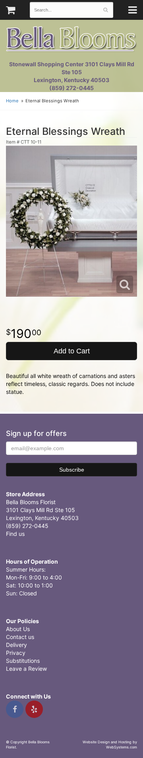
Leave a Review (26, 668)
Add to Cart (72, 351)
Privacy (15, 652)
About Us (18, 629)
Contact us (20, 636)
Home (12, 101)
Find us (15, 533)
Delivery (16, 644)
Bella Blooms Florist (71, 39)
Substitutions (23, 660)
